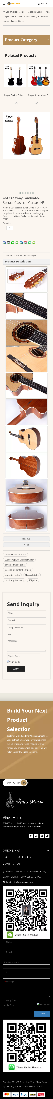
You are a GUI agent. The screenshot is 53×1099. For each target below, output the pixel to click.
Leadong (10, 1086)
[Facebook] (31, 836)
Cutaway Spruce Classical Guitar (19, 559)
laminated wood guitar (15, 564)
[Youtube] (36, 836)
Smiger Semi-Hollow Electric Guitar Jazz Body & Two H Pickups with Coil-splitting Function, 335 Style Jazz (39, 95)
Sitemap (18, 1086)
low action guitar (12, 575)
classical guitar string (14, 580)
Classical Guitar (32, 575)
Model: (9, 255)
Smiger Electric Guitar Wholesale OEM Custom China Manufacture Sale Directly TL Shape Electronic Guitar (15, 95)
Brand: (27, 255)
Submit (16, 668)
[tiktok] (47, 836)
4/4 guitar (33, 580)
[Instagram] (42, 836)
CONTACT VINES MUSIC (18, 782)
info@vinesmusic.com (23, 882)
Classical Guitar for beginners (18, 570)
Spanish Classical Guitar (15, 554)
